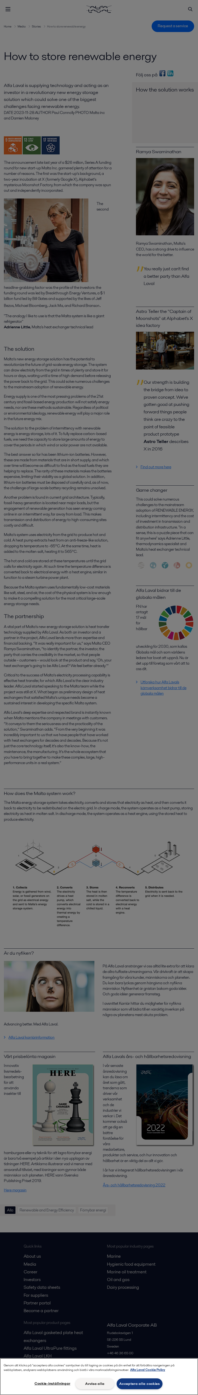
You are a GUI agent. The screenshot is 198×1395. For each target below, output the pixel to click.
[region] (99, 1376)
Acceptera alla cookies (139, 1383)
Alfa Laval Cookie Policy (147, 1370)
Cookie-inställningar (52, 1383)
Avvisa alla (95, 1383)
